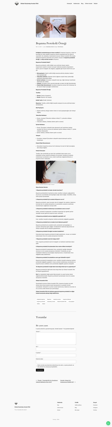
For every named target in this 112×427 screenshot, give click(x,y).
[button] (108, 423)
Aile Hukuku (60, 46)
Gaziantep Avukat (50, 46)
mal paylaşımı (71, 301)
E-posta (38, 352)
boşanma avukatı (57, 299)
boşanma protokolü (41, 301)
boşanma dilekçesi (67, 299)
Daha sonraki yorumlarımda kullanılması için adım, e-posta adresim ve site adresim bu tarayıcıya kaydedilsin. (55, 365)
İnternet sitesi (39, 359)
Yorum (38, 331)
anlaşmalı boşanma (41, 299)
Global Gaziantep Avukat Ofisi (29, 3)
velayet (43, 303)
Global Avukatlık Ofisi (61, 301)
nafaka (38, 303)
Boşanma (49, 299)
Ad (37, 346)
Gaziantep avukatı (51, 301)
